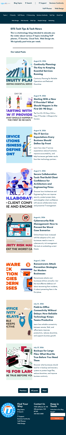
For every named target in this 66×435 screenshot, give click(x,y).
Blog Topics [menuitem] (18, 3)
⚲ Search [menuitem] (28, 3)
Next (44, 390)
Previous (23, 390)
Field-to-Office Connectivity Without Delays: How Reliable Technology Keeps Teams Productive (45, 313)
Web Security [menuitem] (24, 20)
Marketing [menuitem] (51, 20)
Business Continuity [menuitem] (57, 3)
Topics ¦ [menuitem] (5, 15)
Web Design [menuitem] (59, 8)
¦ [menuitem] (35, 3)
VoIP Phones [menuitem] (47, 8)
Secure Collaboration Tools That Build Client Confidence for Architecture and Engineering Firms (46, 181)
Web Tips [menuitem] (33, 20)
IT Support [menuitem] (42, 3)
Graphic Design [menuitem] (42, 20)
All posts (34, 390)
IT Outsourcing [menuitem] (31, 15)
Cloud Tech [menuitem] (60, 15)
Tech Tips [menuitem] (52, 15)
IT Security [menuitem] (13, 15)
